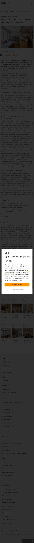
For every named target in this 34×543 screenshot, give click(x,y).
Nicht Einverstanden (17, 290)
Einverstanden (17, 285)
